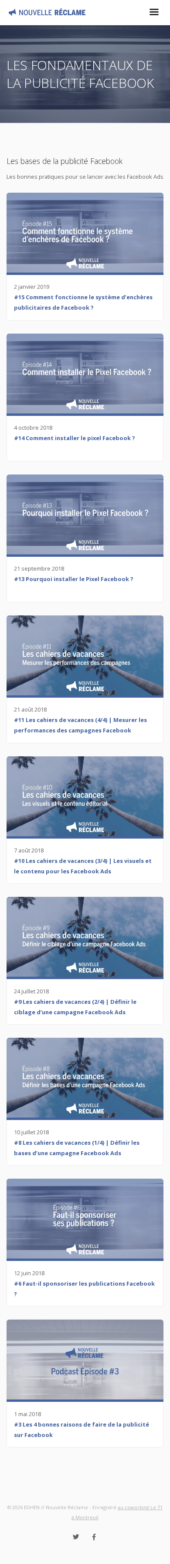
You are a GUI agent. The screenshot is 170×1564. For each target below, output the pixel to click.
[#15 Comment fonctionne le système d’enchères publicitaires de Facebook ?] (85, 234)
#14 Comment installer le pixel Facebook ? (74, 438)
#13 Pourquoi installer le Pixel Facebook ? (73, 579)
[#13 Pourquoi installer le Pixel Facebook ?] (85, 516)
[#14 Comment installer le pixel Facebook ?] (85, 375)
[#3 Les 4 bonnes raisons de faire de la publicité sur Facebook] (85, 1361)
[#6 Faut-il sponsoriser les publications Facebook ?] (85, 1220)
